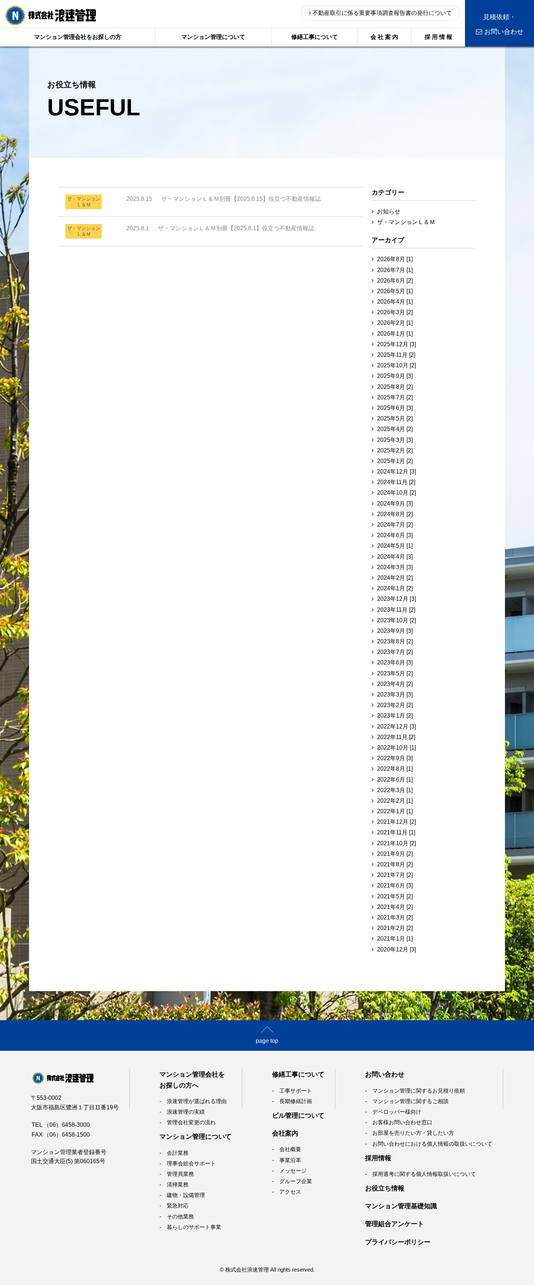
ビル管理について (298, 1115)
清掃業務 (178, 1184)
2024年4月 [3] (395, 557)
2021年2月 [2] (395, 928)
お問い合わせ (384, 1074)
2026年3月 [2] (395, 312)
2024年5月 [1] (395, 546)
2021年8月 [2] (395, 864)
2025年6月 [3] (395, 408)
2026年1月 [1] (395, 334)
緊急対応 (178, 1205)
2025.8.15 (223, 199)
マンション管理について (213, 37)
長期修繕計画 (295, 1101)
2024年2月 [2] (395, 578)
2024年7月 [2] (395, 525)
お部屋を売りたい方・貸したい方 (413, 1133)
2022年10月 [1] (396, 748)
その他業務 (180, 1216)
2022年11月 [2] (396, 737)
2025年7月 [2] (395, 397)
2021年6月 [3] (395, 885)
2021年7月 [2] (395, 875)
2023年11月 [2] (396, 610)
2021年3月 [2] (395, 917)
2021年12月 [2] (396, 822)
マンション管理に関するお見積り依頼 (418, 1091)
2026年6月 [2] (395, 281)
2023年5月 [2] (395, 673)
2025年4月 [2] (395, 429)
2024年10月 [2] (396, 493)
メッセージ (293, 1171)
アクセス (290, 1192)
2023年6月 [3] (395, 662)
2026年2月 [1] (395, 323)
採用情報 (378, 1158)
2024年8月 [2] (395, 514)
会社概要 (290, 1149)
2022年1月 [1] (395, 811)
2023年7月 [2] (395, 652)
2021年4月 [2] (395, 907)
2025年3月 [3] (395, 440)
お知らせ (388, 211)
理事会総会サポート (191, 1163)
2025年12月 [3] (396, 344)
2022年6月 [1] (395, 780)
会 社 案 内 (384, 37)
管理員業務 (180, 1174)
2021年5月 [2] (395, 896)
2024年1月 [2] (395, 588)
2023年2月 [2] (395, 705)
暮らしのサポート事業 (194, 1227)
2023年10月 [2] (396, 620)
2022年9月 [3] (395, 758)
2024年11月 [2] (396, 482)
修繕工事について (314, 37)
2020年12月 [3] (396, 949)
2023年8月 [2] (395, 641)
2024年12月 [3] (396, 471)
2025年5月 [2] (395, 418)
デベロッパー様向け (396, 1112)
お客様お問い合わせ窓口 (402, 1122)
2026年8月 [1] (395, 259)
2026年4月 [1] (395, 302)
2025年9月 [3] (395, 376)
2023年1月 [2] (395, 716)
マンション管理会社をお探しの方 (77, 37)
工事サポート (295, 1091)
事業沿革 (290, 1160)
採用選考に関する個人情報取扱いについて (424, 1174)
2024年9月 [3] (395, 503)
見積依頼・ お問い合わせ (502, 24)
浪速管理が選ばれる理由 (197, 1101)
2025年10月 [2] (396, 365)
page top (267, 1041)
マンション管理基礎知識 (401, 1206)
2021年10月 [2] (396, 843)
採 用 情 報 (438, 37)
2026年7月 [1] (395, 270)
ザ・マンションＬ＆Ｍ (406, 222)
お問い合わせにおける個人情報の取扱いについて (432, 1144)
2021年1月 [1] (395, 938)
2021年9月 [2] (395, 854)
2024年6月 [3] (395, 535)
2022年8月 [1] (395, 769)
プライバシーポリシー (397, 1242)
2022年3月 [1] (395, 790)
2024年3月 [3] (395, 567)
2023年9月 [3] (395, 631)
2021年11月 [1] (396, 832)
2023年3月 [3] (395, 694)
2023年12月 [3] (396, 599)
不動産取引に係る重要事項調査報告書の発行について (381, 13)
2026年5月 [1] (395, 291)
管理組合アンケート (394, 1224)
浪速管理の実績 (186, 1112)
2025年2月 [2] (395, 450)
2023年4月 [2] (395, 684)
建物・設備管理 (186, 1195)
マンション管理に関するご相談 (410, 1101)
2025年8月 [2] (395, 387)
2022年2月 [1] (395, 801)
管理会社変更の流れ (191, 1122)
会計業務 (178, 1153)
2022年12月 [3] (396, 726)
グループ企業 (295, 1181)
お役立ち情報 (384, 1188)
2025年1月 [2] (395, 461)
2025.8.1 (220, 228)
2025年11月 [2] (396, 355)
